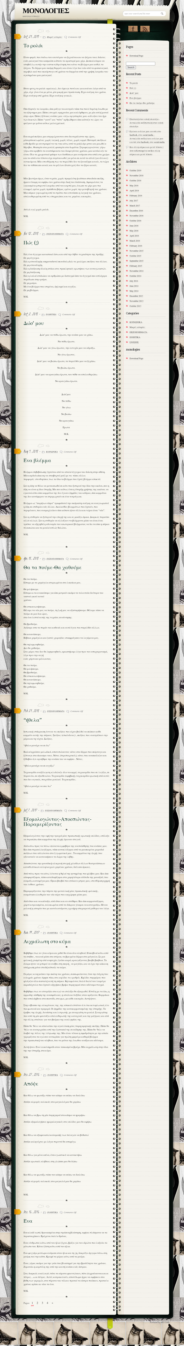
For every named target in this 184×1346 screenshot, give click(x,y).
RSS (145, 28)
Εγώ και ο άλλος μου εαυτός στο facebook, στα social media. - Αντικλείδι (145, 135)
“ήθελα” (33, 720)
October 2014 (135, 275)
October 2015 (135, 255)
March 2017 (135, 205)
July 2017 (134, 200)
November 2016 (136, 215)
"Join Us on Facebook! (133, 28)
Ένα (28, 1221)
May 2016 (134, 230)
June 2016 (134, 225)
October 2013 (135, 305)
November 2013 (136, 300)
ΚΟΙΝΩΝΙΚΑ (52, 451)
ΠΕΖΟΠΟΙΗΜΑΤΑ (55, 233)
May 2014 (134, 290)
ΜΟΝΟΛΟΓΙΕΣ (46, 11)
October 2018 (135, 180)
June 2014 (134, 285)
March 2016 (135, 240)
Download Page (136, 55)
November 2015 (136, 250)
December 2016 (136, 210)
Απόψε (31, 1084)
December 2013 (136, 295)
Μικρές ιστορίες (54, 37)
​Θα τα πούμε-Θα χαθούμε (53, 567)
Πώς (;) (31, 243)
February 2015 (136, 265)
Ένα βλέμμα (37, 460)
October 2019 (135, 170)
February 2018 (136, 195)
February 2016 (136, 245)
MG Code (165, 1322)
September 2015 (136, 260)
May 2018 (134, 185)
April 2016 (134, 235)
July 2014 (134, 280)
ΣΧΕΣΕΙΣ (134, 342)
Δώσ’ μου (34, 323)
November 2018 (136, 175)
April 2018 (134, 190)
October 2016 (135, 220)
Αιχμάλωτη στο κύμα (47, 941)
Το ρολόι (33, 46)
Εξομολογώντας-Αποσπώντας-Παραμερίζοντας (57, 821)
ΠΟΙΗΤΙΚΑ (51, 314)
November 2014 (136, 270)
